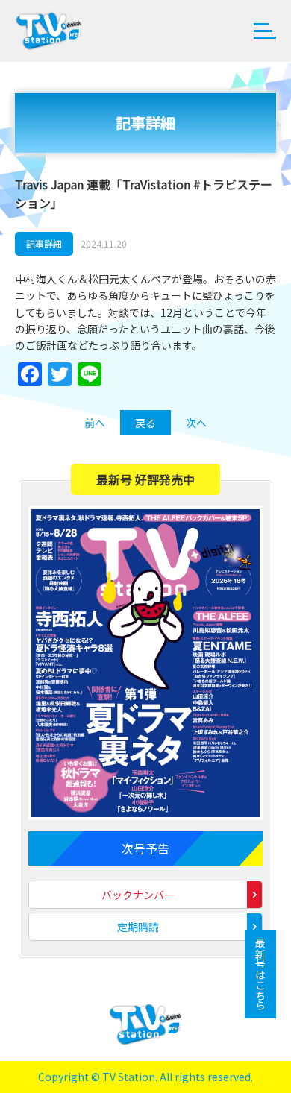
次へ (196, 422)
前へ (94, 422)
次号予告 (145, 848)
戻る (145, 422)
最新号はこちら (260, 974)
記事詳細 (44, 243)
